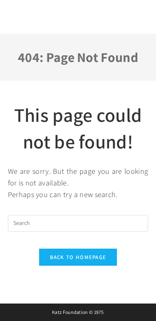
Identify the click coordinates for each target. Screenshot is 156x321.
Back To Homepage (78, 257)
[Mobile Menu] (140, 14)
